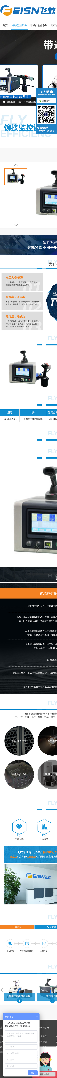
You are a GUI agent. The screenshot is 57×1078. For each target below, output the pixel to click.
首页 (5, 25)
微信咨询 (45, 101)
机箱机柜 (42, 1036)
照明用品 (42, 1041)
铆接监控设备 (19, 25)
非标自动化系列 (38, 25)
